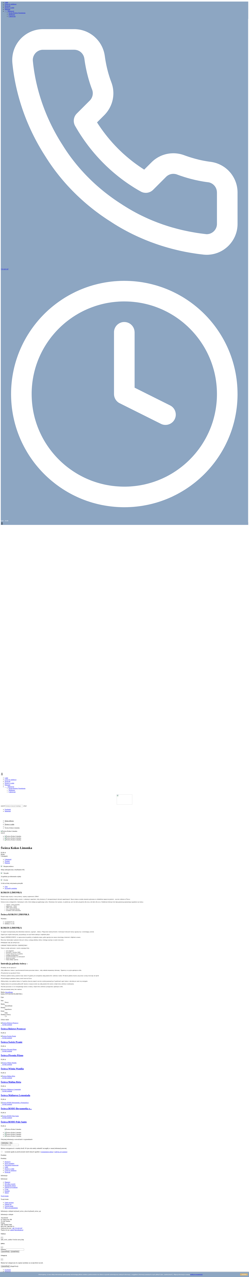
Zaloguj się (8, 1204)
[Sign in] (124, 523)
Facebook (8, 809)
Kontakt (7, 1191)
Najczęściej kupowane (11, 1165)
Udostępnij (8, 859)
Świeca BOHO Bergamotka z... (16, 1108)
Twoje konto (5, 1196)
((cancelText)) (5, 1251)
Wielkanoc (12, 14)
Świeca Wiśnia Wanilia (12, 1068)
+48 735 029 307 (17, 1228)
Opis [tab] (6, 886)
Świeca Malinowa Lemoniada (15, 1095)
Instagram (8, 811)
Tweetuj (7, 861)
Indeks (3, 994)
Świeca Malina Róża (11, 1082)
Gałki (6, 2)
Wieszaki (7, 9)
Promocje (8, 1162)
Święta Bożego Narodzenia (17, 13)
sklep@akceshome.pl (16, 1230)
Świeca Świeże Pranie (11, 1042)
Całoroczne (12, 16)
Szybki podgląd (6, 1024)
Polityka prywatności (11, 1187)
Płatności (7, 1182)
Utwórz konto (9, 1206)
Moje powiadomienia (11, 1208)
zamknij (244, 1274)
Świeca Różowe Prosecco (13, 1028)
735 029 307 (5, 269)
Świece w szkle (9, 7)
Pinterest (7, 863)
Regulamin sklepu (10, 1185)
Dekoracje (9, 11)
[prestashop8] (124, 804)
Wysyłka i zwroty (10, 1184)
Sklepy (7, 1192)
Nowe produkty (9, 1163)
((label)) (3, 1249)
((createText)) (15, 1251)
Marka (3, 992)
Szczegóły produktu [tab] (11, 888)
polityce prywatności (196, 1274)
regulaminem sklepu (47, 1152)
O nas (6, 1189)
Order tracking (9, 1202)
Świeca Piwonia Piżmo (12, 1055)
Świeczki (7, 6)
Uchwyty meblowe (10, 4)
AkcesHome (9, 992)
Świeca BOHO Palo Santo (14, 1122)
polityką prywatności (60, 1152)
